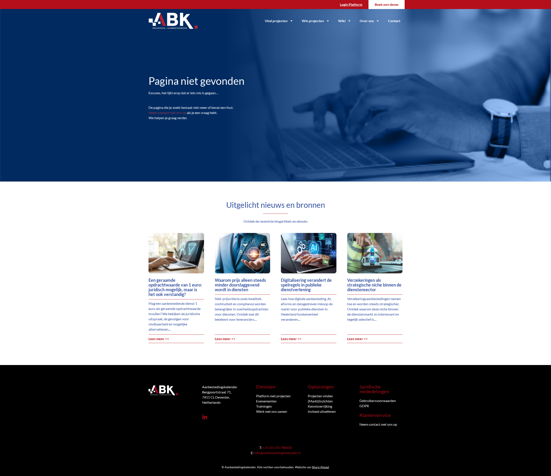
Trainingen (264, 406)
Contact (394, 21)
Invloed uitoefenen (322, 411)
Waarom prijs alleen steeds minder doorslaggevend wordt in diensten (240, 284)
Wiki (341, 21)
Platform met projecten (273, 396)
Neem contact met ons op (167, 113)
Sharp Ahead (320, 467)
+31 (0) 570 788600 (277, 447)
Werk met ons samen (271, 411)
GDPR (364, 406)
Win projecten (313, 21)
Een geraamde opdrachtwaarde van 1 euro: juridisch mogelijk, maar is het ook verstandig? (175, 287)
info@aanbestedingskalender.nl (277, 453)
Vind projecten (276, 21)
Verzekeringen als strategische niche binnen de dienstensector (374, 284)
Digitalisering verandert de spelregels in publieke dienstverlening (306, 284)
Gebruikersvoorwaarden (377, 401)
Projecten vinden (320, 396)
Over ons (367, 21)
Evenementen (266, 401)
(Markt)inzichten (320, 401)
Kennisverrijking (320, 406)
